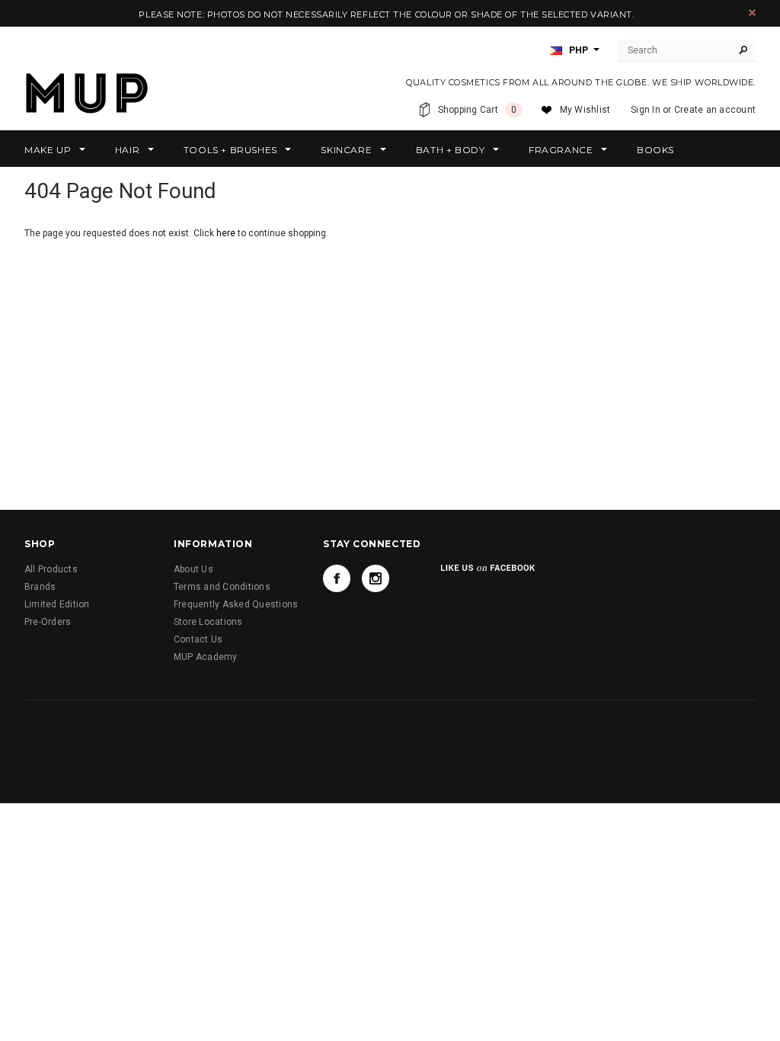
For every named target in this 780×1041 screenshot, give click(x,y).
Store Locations (208, 622)
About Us (193, 569)
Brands (40, 586)
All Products (51, 569)
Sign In (645, 109)
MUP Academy (206, 657)
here (225, 233)
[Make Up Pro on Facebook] (336, 578)
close (752, 12)
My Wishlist (585, 109)
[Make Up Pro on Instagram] (375, 578)
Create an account (715, 109)
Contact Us (198, 639)
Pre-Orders (47, 622)
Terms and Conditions (222, 586)
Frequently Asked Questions (236, 604)
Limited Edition (57, 604)
